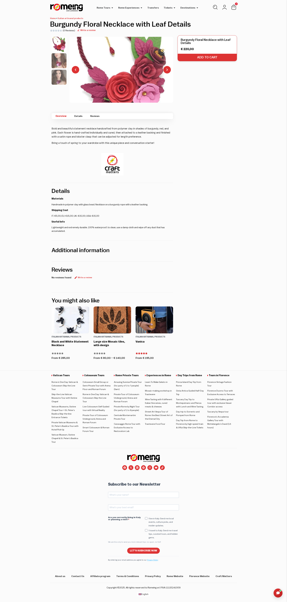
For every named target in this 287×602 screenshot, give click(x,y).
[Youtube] (156, 467)
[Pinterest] (143, 467)
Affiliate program (100, 576)
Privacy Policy (152, 560)
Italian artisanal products (70, 18)
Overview (61, 116)
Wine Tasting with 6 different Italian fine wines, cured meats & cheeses (158, 403)
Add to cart (207, 57)
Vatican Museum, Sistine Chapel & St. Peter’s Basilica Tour (65, 438)
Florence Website (199, 576)
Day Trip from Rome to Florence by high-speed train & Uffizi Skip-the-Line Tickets (189, 424)
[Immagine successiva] (167, 69)
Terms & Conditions (127, 576)
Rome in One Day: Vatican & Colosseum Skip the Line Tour (65, 385)
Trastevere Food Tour (155, 424)
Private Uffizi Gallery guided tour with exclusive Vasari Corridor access (220, 403)
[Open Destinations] (197, 8)
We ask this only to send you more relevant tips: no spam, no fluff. (134, 542)
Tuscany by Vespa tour (218, 412)
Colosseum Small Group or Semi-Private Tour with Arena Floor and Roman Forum (96, 385)
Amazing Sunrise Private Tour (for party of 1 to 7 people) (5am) (128, 385)
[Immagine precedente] (75, 69)
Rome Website (175, 576)
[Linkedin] (137, 467)
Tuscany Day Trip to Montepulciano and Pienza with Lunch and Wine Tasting (189, 403)
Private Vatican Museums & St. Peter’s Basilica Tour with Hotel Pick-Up (65, 426)
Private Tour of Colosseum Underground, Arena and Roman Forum (95, 419)
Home (53, 18)
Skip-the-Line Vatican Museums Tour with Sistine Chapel (64, 398)
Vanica (140, 341)
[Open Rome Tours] (112, 8)
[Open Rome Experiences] (141, 8)
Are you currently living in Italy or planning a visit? (124, 518)
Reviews (95, 116)
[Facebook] (124, 467)
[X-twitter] (131, 467)
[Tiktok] (162, 467)
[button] (59, 44)
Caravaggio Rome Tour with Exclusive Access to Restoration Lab (127, 427)
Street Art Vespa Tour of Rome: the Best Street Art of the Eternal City (158, 415)
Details (78, 116)
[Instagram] (149, 467)
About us (60, 576)
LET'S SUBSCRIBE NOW (143, 550)
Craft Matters (224, 576)
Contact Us (77, 576)
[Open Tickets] (174, 8)
